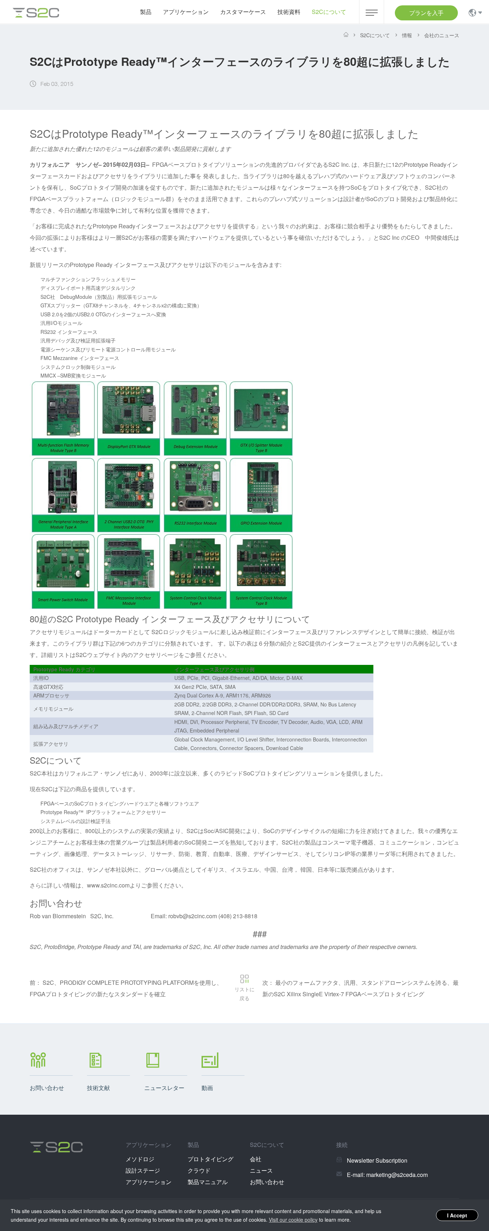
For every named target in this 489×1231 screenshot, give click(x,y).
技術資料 (288, 12)
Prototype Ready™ (61, 812)
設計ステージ (143, 1170)
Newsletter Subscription (377, 1160)
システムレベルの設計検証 (70, 820)
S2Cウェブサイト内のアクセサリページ (127, 655)
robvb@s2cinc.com (192, 916)
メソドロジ (140, 1159)
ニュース (261, 1170)
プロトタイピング (210, 1159)
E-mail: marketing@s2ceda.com (387, 1175)
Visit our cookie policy (293, 1219)
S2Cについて (329, 12)
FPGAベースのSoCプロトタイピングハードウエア (97, 803)
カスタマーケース (243, 12)
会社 (255, 1159)
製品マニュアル (208, 1182)
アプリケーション (148, 1182)
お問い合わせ (267, 1182)
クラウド (199, 1170)
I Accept (457, 1215)
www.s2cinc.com (108, 885)
